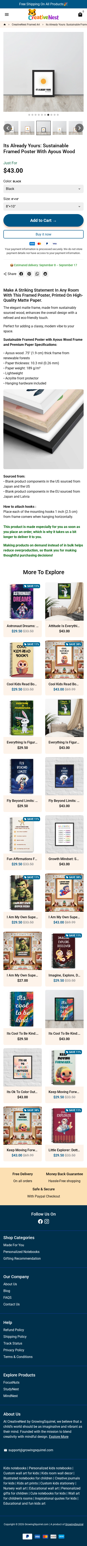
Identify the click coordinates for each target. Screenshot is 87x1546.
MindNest (10, 1396)
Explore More (58, 1437)
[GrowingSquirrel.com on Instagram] (46, 1222)
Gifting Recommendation (22, 1258)
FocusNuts (11, 1382)
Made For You (13, 1245)
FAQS (7, 1298)
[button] (7, 128)
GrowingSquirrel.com (37, 1524)
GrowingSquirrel (74, 1524)
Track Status (12, 1343)
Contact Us (11, 1304)
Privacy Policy (13, 1350)
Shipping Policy (15, 1337)
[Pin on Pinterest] (29, 274)
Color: (12, 181)
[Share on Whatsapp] (37, 274)
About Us (10, 1284)
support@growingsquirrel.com (28, 1450)
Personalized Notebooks (21, 1252)
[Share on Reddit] (45, 274)
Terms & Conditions (18, 1357)
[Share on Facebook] (21, 274)
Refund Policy (13, 1330)
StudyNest (11, 1389)
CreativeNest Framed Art (26, 24)
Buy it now (43, 234)
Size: (11, 199)
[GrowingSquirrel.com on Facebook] (40, 1222)
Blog (6, 1291)
